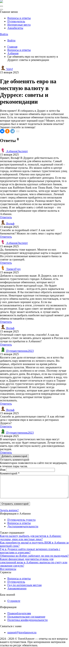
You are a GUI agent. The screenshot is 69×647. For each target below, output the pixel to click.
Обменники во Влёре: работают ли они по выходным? (34, 555)
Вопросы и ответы (19, 18)
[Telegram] (12, 131)
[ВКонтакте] (2, 131)
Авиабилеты (15, 28)
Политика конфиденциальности (27, 620)
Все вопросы (8, 569)
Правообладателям (19, 613)
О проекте (13, 600)
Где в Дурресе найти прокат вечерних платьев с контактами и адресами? (30, 551)
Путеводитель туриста (21, 519)
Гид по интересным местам (24, 585)
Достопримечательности (22, 526)
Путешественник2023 (20, 350)
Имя (2, 469)
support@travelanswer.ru (21, 632)
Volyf (9, 69)
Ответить (6, 217)
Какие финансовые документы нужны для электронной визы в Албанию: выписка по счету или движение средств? (33, 562)
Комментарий (10, 473)
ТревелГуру (13, 269)
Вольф (10, 223)
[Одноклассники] (7, 131)
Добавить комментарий (14, 456)
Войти (4, 34)
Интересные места (19, 24)
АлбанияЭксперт (17, 151)
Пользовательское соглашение (26, 616)
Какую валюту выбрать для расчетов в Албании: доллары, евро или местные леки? (30, 537)
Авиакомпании (16, 588)
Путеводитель (16, 21)
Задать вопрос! (9, 510)
